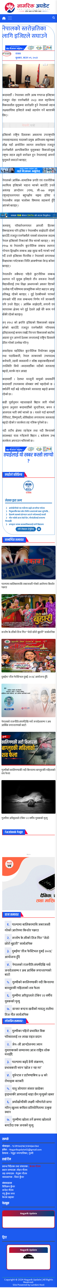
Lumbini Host (37, 1285)
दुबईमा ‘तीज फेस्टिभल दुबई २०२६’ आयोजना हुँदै (24, 677)
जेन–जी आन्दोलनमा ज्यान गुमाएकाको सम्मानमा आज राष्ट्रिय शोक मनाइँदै (27, 1049)
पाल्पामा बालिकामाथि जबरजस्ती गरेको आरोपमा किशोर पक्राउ (28, 585)
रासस (28, 493)
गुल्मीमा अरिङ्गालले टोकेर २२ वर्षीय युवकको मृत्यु (24, 818)
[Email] (39, 529)
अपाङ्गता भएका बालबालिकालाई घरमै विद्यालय (26, 524)
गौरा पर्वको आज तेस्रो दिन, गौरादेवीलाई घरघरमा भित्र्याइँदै (25, 519)
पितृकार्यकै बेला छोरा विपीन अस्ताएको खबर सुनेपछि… (29, 511)
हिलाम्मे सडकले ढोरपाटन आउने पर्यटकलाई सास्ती (27, 514)
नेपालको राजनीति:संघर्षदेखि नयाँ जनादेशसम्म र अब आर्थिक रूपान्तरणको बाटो (26, 723)
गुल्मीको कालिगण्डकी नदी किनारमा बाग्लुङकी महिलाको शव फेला (28, 771)
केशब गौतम (35, 1166)
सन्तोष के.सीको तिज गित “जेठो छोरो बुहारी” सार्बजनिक (28, 632)
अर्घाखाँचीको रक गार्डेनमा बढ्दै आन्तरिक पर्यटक (27, 508)
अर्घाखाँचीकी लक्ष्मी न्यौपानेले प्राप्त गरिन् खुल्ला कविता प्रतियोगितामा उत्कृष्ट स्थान (28, 1107)
